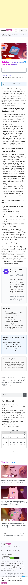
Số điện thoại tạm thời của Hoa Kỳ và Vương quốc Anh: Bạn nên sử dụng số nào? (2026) (13, 406)
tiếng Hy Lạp (7, 565)
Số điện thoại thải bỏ (6, 379)
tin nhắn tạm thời (19, 382)
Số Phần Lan (18, 346)
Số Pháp (17, 349)
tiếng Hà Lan (4, 563)
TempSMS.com (19, 98)
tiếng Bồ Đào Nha (18, 567)
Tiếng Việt (14, 570)
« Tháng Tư (14, 451)
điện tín (15, 551)
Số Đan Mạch (18, 344)
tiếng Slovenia (7, 569)
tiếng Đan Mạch (20, 561)
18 (6, 442)
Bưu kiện (9, 34)
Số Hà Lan (17, 351)
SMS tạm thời (7, 386)
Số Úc (6, 344)
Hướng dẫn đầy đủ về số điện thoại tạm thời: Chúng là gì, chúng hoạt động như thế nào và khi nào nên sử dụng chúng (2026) (13, 412)
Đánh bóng (11, 567)
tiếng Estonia (10, 563)
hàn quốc (6, 567)
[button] (16, 30)
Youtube (9, 551)
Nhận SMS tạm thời (10, 382)
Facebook (3, 551)
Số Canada (7, 351)
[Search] (25, 395)
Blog (10, 75)
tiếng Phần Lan (17, 563)
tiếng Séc (14, 561)
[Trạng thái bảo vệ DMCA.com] (15, 558)
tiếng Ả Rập (9, 561)
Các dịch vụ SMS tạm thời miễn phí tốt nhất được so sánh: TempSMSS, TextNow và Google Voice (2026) (12, 417)
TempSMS (4, 384)
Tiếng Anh (3, 561)
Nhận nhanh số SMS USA (19, 379)
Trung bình (4, 554)
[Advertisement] (14, 14)
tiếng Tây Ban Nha (15, 569)
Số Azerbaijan (8, 346)
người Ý (19, 565)
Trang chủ (3, 34)
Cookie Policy (19, 580)
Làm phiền (10, 554)
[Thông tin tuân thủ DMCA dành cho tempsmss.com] (5, 558)
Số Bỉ (6, 349)
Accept (4, 583)
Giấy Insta (20, 551)
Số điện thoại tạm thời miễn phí (9, 381)
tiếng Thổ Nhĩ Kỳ (7, 570)
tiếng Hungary (14, 565)
